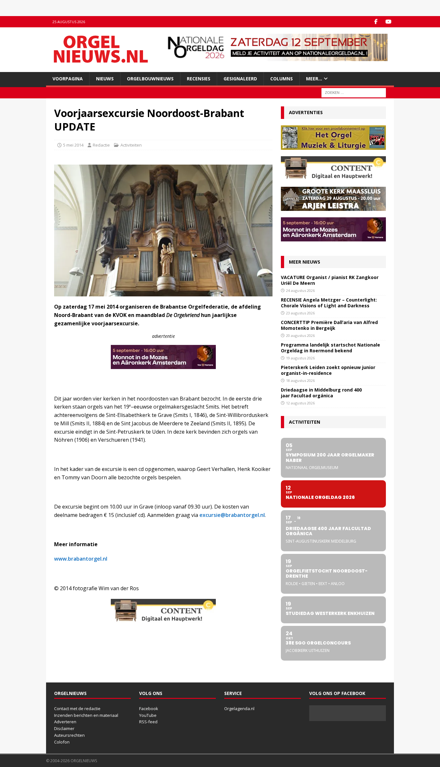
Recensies (198, 79)
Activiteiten (131, 145)
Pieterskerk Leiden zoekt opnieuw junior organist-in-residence (328, 370)
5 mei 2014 (73, 145)
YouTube (148, 715)
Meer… (314, 79)
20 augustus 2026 (300, 335)
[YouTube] (388, 21)
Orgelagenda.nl (239, 708)
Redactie (101, 145)
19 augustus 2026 (300, 358)
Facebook (148, 708)
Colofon (62, 742)
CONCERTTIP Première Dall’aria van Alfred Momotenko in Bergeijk (329, 325)
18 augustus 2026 (300, 380)
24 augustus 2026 (300, 290)
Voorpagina (68, 79)
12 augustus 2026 (300, 403)
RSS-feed (148, 722)
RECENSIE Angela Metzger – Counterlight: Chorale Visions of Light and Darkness (329, 303)
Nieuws (105, 79)
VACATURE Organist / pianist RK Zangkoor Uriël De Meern (329, 280)
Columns (281, 79)
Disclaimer (64, 728)
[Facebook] (375, 21)
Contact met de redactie (77, 708)
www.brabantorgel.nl (80, 558)
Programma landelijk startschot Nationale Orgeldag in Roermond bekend (330, 348)
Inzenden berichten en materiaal (86, 715)
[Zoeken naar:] (353, 92)
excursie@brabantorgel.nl (232, 515)
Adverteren (65, 722)
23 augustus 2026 (300, 313)
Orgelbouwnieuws (150, 79)
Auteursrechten (69, 735)
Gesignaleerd (240, 79)
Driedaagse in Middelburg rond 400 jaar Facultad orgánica (321, 393)
